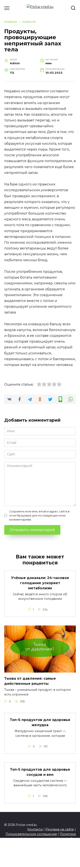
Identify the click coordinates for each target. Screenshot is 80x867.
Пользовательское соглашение (31, 834)
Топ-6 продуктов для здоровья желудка (40, 722)
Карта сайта (66, 839)
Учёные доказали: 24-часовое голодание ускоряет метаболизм (40, 583)
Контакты (35, 829)
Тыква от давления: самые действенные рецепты (30, 681)
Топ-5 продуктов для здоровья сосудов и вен (40, 771)
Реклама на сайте (59, 829)
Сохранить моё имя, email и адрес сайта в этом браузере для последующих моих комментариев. (39, 515)
